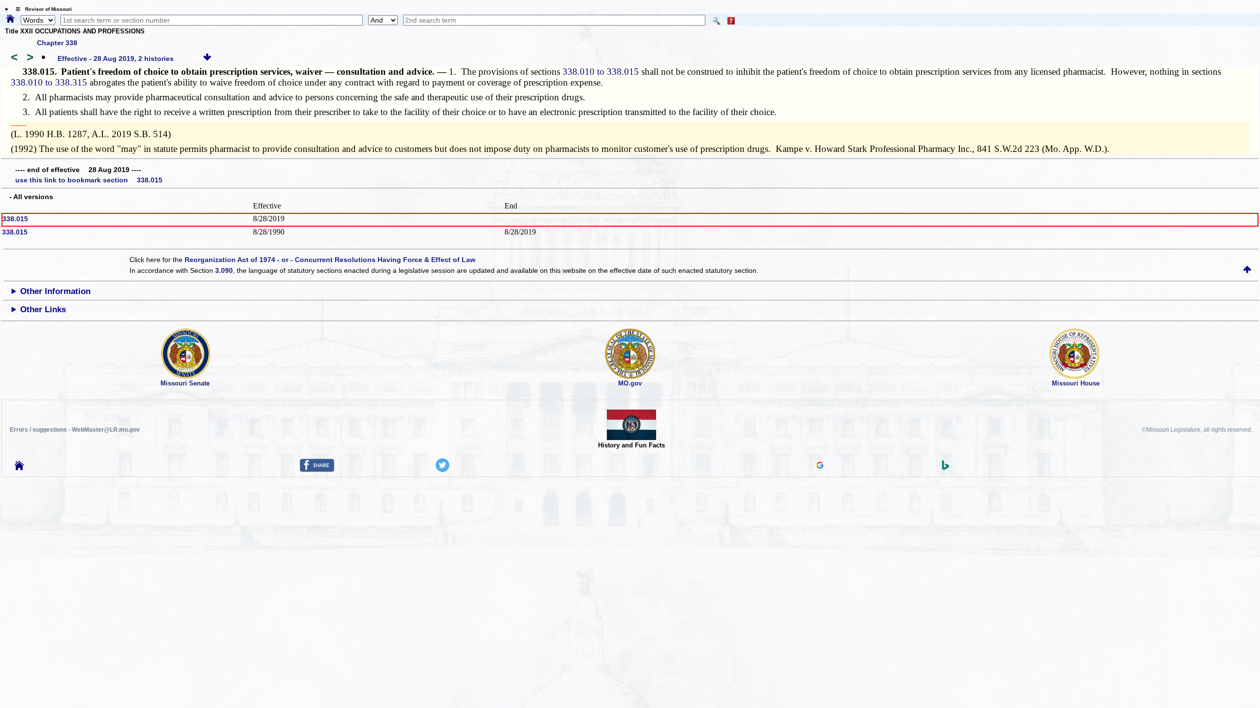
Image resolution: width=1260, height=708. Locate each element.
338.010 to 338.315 (49, 82)
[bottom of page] (207, 58)
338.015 (15, 219)
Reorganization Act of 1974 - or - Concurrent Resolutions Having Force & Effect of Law (330, 260)
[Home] (10, 19)
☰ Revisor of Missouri (41, 9)
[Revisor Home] (19, 468)
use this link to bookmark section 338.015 (88, 180)
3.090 (224, 270)
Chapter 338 (57, 43)
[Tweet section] (442, 469)
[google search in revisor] (820, 466)
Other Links (43, 309)
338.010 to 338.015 (601, 71)
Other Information (55, 291)
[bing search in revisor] (945, 468)
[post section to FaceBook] (317, 469)
